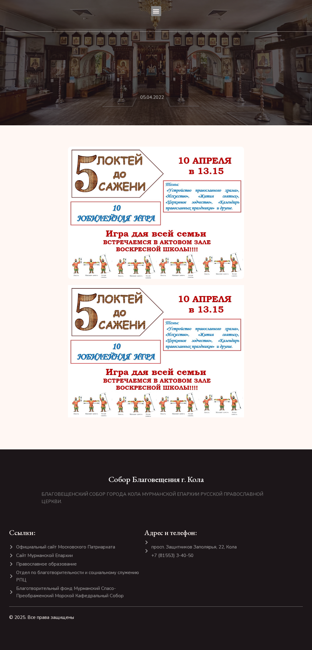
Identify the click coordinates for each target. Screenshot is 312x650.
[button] (156, 11)
